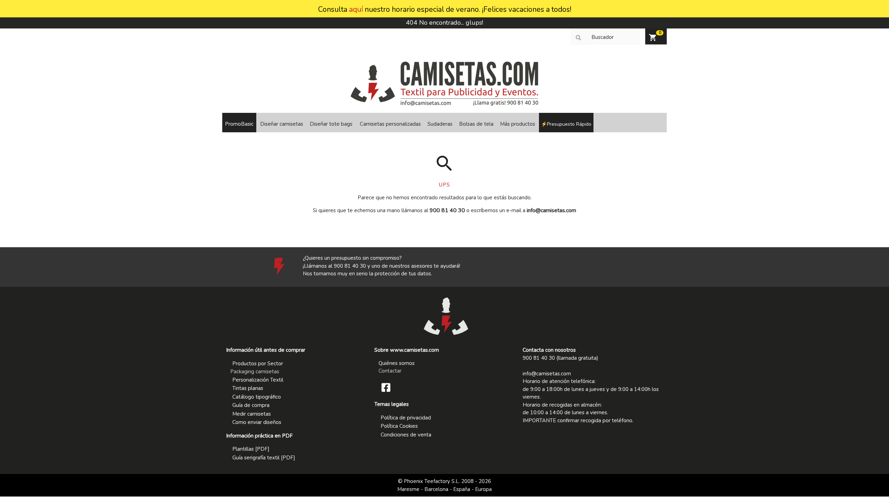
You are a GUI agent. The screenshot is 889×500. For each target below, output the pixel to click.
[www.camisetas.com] (444, 104)
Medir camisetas (251, 413)
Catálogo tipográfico (256, 396)
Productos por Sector (257, 363)
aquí (356, 9)
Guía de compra (250, 405)
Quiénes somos (397, 363)
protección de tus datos (403, 273)
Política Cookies (399, 426)
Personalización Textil (257, 379)
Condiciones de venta (406, 434)
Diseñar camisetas (281, 123)
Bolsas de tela (476, 123)
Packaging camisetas (254, 371)
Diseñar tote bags (331, 123)
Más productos (517, 123)
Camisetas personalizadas (390, 123)
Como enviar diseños (256, 422)
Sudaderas (439, 123)
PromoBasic (239, 123)
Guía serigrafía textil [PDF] (263, 457)
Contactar (390, 370)
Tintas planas (247, 388)
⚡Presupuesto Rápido (566, 124)
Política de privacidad (406, 417)
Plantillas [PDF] (250, 448)
